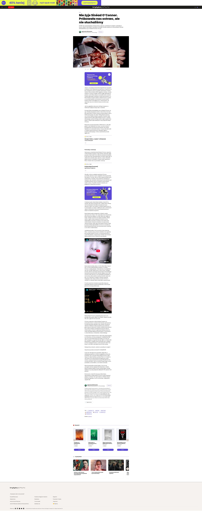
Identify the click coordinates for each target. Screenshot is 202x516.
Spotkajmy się (37, 503)
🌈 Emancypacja (88, 412)
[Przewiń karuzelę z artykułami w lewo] (74, 468)
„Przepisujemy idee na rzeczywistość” (17, 494)
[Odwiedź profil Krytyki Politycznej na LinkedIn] (23, 508)
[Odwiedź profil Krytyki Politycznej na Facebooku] (15, 508)
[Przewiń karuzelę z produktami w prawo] (127, 440)
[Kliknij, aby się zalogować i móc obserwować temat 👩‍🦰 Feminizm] (91, 414)
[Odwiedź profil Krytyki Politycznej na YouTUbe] (21, 508)
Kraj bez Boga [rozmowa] (91, 166)
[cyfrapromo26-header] (101, 3)
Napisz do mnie (89, 402)
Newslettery (37, 499)
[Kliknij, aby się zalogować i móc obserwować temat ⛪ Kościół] (93, 410)
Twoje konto (55, 501)
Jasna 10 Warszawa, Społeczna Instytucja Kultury (19, 503)
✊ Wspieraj (55, 503)
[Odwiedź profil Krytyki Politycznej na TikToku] (19, 508)
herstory (97, 410)
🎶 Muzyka (102, 412)
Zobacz (79, 449)
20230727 (90, 416)
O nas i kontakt (37, 501)
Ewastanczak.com (60, 508)
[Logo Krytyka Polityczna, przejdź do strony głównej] (101, 7)
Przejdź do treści (5, 3)
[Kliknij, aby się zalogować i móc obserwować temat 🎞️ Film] (97, 412)
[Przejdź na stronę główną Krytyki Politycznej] (17, 488)
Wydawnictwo (12, 499)
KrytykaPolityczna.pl (14, 496)
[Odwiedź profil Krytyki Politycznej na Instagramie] (17, 508)
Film (80, 12)
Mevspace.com (52, 508)
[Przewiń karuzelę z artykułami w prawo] (127, 468)
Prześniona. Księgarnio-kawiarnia (41, 496)
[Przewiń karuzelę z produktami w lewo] (74, 440)
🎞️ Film (94, 412)
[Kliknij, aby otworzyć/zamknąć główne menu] (2, 7)
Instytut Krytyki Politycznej (15, 501)
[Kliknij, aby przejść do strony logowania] (195, 7)
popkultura (103, 410)
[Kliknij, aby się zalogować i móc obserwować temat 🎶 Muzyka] (104, 412)
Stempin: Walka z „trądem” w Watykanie (95, 139)
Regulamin (55, 496)
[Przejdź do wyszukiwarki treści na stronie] (6, 7)
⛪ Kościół (90, 410)
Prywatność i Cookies (57, 499)
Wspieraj (11, 7)
